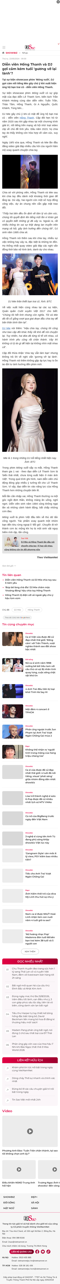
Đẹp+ (27, 746)
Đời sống (29, 659)
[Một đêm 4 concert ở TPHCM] (12, 711)
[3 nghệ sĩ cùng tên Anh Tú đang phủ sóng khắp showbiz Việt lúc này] (12, 838)
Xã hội (35, 1202)
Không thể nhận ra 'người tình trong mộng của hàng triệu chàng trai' (40, 752)
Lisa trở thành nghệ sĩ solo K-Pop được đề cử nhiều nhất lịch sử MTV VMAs (40, 799)
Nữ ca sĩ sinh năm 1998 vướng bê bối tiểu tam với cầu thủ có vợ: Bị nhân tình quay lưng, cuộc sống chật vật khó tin (40, 669)
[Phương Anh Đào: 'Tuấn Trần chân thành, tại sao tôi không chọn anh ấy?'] (30, 1131)
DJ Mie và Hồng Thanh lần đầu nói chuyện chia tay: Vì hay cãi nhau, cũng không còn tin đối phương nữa (29, 546)
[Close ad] (58, 1)
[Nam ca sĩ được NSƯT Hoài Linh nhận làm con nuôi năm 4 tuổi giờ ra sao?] (12, 916)
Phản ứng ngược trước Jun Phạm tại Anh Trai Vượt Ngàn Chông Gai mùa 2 (40, 732)
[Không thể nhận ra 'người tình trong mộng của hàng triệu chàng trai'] (12, 752)
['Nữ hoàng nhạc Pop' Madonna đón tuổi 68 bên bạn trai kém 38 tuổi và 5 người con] (12, 936)
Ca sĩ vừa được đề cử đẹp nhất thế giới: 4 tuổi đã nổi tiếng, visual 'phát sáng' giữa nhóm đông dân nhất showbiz (40, 776)
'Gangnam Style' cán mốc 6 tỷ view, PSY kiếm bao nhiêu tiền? (41, 856)
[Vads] (58, 43)
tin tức (28, 1067)
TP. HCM (6, 1265)
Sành (34, 1208)
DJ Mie (6, 328)
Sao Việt (24, 538)
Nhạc (25, 53)
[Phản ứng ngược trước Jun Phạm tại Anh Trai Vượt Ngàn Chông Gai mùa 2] (12, 732)
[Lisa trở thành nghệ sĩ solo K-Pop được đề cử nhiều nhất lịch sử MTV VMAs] (12, 798)
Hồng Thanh (27, 117)
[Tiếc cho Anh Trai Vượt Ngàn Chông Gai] (12, 876)
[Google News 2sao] (17, 619)
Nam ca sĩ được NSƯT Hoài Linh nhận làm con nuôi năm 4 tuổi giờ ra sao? (40, 917)
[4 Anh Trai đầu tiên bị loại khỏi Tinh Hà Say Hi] (12, 691)
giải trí (46, 1089)
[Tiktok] (48, 1251)
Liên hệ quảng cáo (21, 1252)
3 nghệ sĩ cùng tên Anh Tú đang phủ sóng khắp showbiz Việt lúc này (40, 839)
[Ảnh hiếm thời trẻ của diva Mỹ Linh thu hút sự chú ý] (12, 896)
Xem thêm (30, 951)
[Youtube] (43, 1251)
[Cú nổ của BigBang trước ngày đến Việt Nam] (12, 818)
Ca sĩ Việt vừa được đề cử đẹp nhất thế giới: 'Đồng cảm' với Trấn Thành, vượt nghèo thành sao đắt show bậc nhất (40, 643)
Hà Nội (5, 1257)
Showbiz (11, 53)
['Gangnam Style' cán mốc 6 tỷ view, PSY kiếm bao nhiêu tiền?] (12, 855)
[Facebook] (37, 1251)
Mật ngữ (8, 1208)
